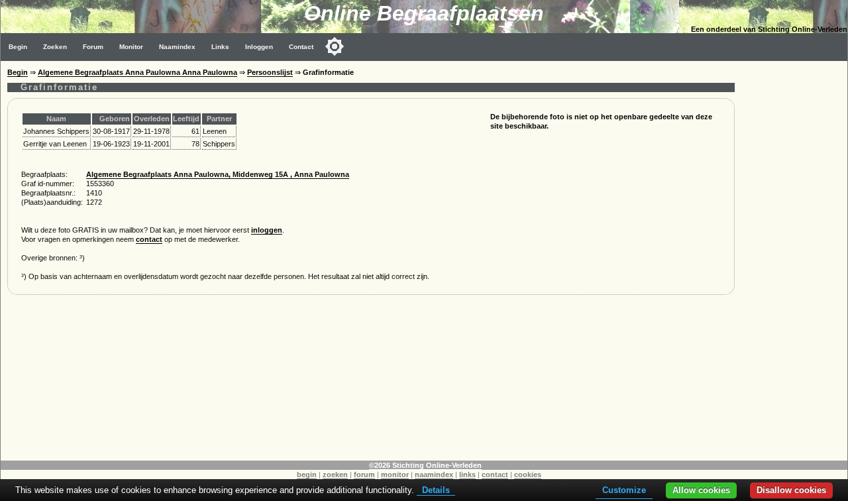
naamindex (434, 474)
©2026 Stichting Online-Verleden (425, 465)
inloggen (266, 230)
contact (149, 239)
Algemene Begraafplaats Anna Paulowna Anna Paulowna (137, 72)
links (467, 474)
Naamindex (177, 46)
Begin (18, 46)
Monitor (131, 46)
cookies (527, 474)
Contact (301, 46)
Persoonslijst (270, 72)
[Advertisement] (794, 260)
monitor (395, 474)
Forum (93, 46)
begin (307, 474)
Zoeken (55, 46)
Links (220, 46)
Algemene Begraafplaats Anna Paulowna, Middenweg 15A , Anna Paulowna (217, 174)
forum (364, 474)
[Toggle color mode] (334, 46)
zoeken (335, 474)
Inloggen (259, 46)
